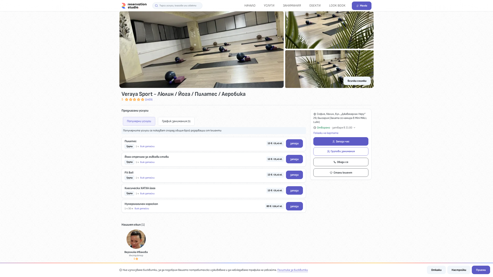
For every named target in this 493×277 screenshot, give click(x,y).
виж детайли (147, 146)
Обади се (342, 162)
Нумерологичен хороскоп (141, 204)
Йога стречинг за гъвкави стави (147, 157)
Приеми (481, 270)
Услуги (269, 5)
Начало (250, 5)
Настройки (459, 270)
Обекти (315, 5)
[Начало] (134, 5)
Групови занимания (343, 151)
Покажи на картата (325, 133)
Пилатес (131, 141)
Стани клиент (343, 172)
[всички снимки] (246, 49)
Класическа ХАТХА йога (140, 188)
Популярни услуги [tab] (139, 121)
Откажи (436, 270)
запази (294, 143)
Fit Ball (129, 172)
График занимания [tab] (176, 121)
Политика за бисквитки (292, 270)
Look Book (337, 5)
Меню (363, 6)
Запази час (343, 141)
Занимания (292, 5)
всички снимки (357, 81)
